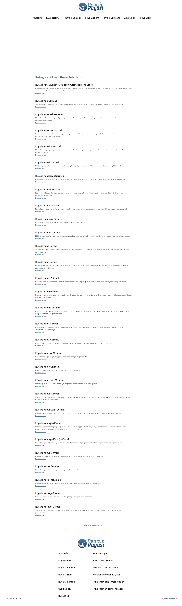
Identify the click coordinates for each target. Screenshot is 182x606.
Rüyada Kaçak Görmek (47, 466)
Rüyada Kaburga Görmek (48, 423)
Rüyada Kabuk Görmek (47, 393)
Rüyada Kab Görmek (46, 101)
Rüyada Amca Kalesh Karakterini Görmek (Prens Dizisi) (64, 85)
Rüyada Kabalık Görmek (48, 189)
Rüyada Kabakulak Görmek (49, 176)
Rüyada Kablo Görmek (47, 367)
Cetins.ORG (174, 599)
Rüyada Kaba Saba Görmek (49, 114)
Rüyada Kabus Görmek (47, 453)
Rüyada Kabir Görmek (46, 323)
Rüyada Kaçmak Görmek (48, 507)
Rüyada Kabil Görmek (46, 262)
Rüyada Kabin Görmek (47, 291)
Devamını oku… (40, 93)
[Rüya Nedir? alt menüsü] (60, 17)
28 (90, 525)
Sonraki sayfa (96, 525)
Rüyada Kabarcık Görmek (48, 219)
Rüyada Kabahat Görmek (48, 146)
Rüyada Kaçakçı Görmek (48, 493)
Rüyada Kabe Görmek (46, 246)
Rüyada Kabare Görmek (47, 232)
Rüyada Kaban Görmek (47, 205)
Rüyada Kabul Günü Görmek (50, 410)
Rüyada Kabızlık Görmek (48, 353)
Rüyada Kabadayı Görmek (49, 130)
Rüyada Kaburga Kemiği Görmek (52, 439)
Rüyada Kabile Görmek (47, 278)
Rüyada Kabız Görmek (47, 340)
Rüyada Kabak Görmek (47, 162)
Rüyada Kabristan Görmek (49, 380)
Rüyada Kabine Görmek (47, 307)
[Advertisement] (91, 45)
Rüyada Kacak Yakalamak (48, 480)
